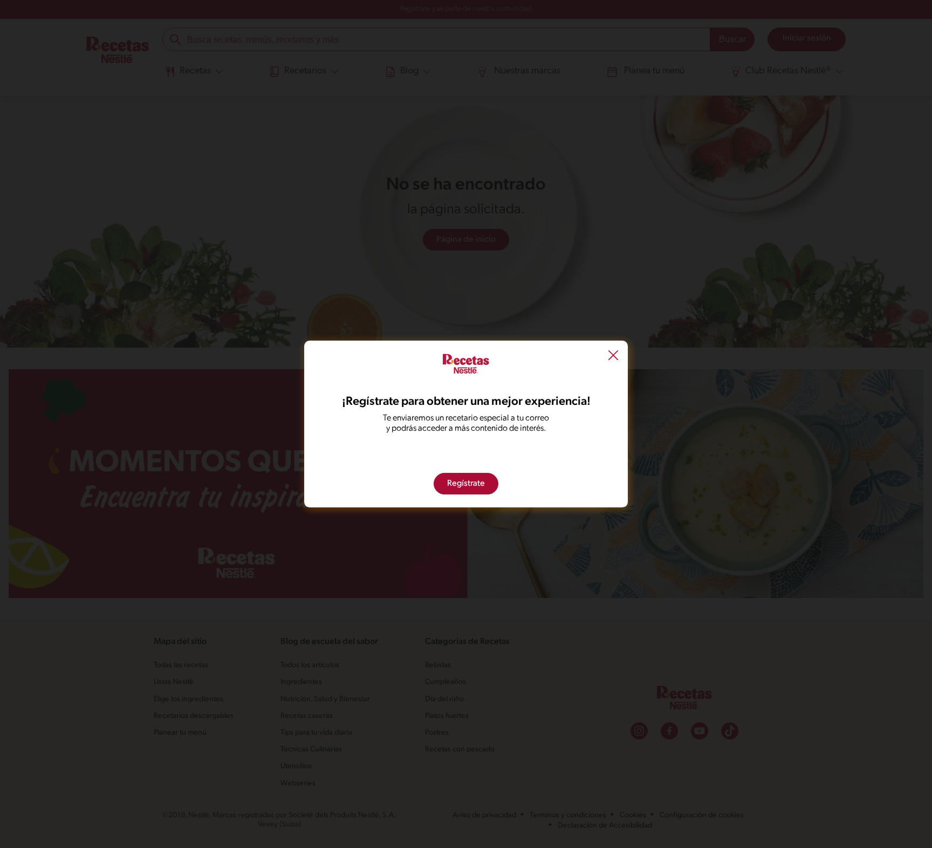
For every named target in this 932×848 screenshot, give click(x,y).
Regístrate (466, 483)
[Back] (613, 356)
